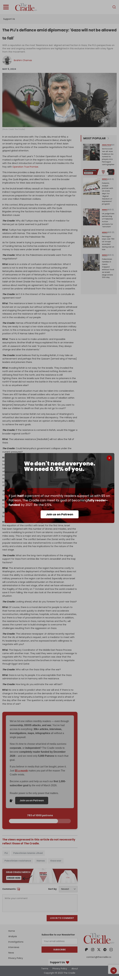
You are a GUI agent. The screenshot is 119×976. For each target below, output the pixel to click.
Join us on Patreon (59, 514)
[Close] (109, 458)
